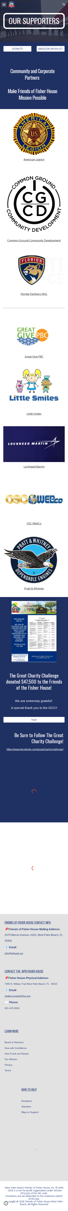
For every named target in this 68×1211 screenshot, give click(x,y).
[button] (4, 4)
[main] (34, 21)
